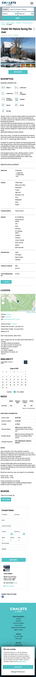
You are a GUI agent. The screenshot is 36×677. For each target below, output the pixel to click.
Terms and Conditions (18, 623)
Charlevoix (8, 317)
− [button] (3, 299)
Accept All (18, 667)
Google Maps (31, 312)
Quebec (8, 314)
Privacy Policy (18, 625)
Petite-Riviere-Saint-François (12, 319)
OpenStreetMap (26, 310)
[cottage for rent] (9, 5)
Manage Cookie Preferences (18, 627)
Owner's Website (10, 586)
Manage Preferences (18, 672)
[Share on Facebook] (3, 597)
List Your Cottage (18, 636)
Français (21, 629)
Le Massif (14, 324)
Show (15, 583)
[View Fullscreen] (3, 303)
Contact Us (18, 621)
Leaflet (19, 310)
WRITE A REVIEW (6, 499)
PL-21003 (9, 24)
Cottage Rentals (18, 645)
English (16, 629)
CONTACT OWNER (18, 72)
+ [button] (3, 296)
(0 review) (15, 35)
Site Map (18, 619)
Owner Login (18, 638)
